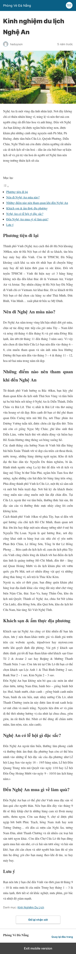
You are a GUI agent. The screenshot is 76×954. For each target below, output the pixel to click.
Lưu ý (10, 225)
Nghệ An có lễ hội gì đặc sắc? (24, 214)
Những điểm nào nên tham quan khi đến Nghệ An (37, 203)
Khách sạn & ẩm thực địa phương (27, 208)
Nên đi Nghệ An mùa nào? (23, 197)
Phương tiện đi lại (17, 192)
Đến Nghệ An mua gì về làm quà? (27, 219)
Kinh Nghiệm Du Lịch (31, 907)
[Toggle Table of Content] (6, 186)
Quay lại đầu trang (62, 936)
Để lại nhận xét (38, 919)
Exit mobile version (38, 948)
